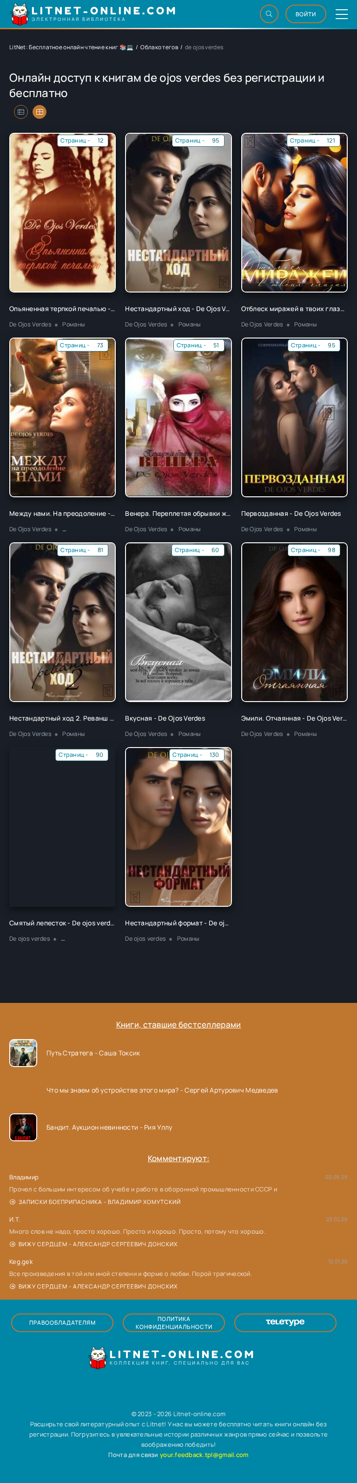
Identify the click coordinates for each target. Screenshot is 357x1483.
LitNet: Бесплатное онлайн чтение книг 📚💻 (71, 47)
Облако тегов (159, 47)
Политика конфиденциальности (174, 1323)
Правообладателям (62, 1323)
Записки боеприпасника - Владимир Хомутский (100, 1202)
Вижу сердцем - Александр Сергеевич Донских (98, 1244)
